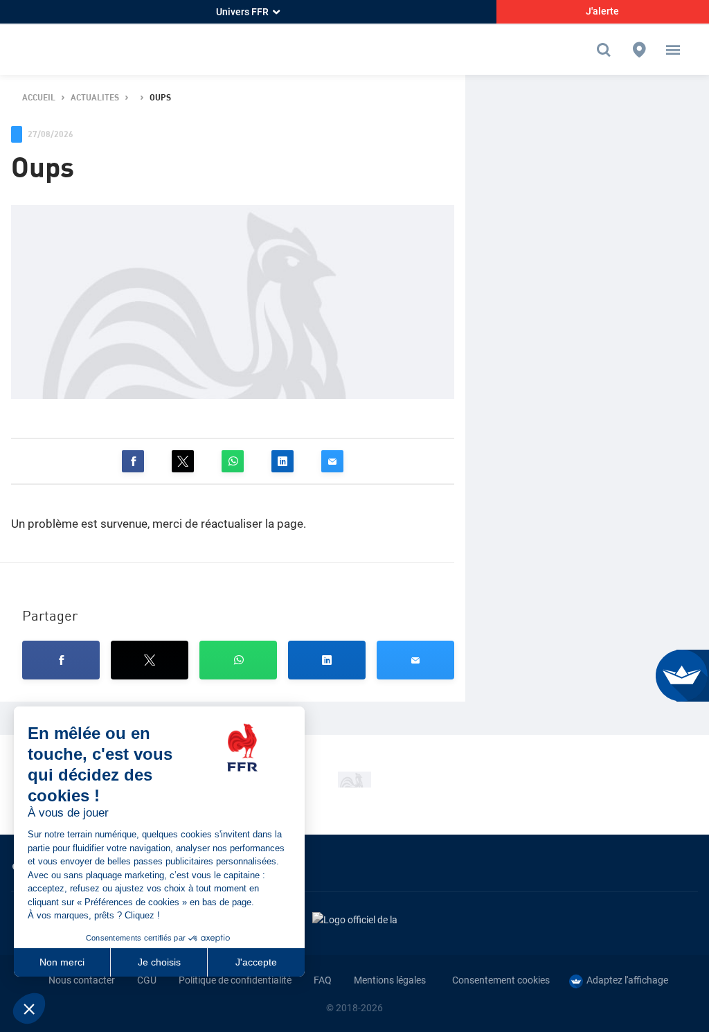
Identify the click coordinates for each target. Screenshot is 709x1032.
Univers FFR (242, 11)
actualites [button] (95, 98)
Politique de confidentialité (235, 980)
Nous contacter (81, 980)
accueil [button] (38, 98)
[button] (673, 50)
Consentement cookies (501, 980)
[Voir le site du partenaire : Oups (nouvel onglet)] (354, 779)
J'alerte (602, 11)
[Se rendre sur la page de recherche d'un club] (639, 50)
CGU (146, 980)
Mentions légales (390, 980)
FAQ (323, 980)
